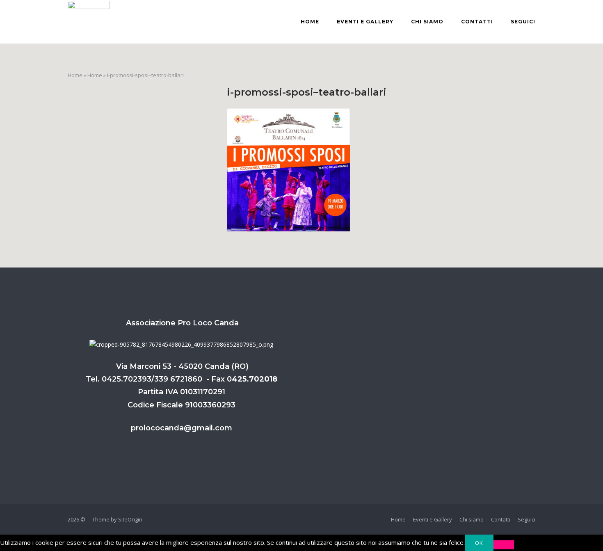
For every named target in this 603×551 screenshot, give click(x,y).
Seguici (523, 21)
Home (310, 21)
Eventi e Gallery (365, 21)
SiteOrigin (130, 519)
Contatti (477, 21)
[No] (503, 544)
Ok (479, 542)
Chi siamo (427, 21)
